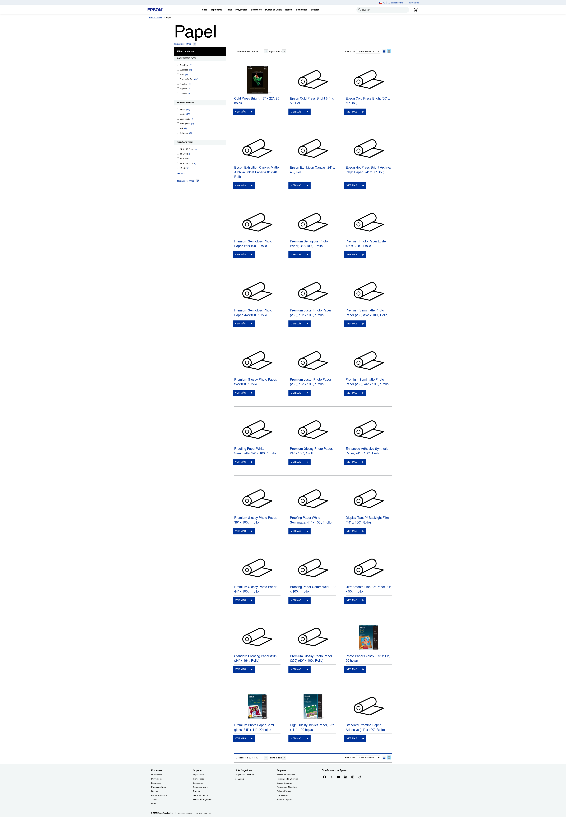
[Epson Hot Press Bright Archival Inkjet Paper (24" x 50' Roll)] (369, 149)
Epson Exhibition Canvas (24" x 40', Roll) (312, 170)
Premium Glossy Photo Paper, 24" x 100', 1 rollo (311, 451)
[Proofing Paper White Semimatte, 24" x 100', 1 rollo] (257, 430)
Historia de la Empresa (287, 779)
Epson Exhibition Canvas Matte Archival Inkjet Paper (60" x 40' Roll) (256, 172)
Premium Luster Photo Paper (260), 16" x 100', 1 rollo (310, 382)
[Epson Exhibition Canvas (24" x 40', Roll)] (313, 149)
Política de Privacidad (202, 813)
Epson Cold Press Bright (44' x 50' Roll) (312, 101)
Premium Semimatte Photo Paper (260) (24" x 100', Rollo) (367, 313)
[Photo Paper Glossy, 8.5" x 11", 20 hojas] (369, 637)
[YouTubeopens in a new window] (338, 777)
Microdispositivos (159, 795)
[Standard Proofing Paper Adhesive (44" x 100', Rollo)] (369, 706)
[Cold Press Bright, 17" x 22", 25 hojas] (257, 80)
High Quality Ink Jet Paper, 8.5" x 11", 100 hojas (312, 727)
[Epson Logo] (155, 10)
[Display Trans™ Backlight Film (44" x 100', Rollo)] (369, 499)
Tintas (154, 799)
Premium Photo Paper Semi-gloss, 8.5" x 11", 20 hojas (254, 727)
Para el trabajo (155, 17)
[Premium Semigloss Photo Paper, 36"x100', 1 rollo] (313, 223)
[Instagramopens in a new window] (352, 777)
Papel (153, 803)
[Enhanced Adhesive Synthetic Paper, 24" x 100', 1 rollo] (369, 430)
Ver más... (181, 173)
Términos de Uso (185, 813)
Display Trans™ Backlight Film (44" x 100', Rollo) (367, 520)
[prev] (266, 51)
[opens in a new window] (359, 777)
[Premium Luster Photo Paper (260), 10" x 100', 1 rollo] (313, 292)
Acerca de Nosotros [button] (396, 3)
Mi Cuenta (239, 779)
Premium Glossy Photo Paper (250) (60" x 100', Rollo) (311, 658)
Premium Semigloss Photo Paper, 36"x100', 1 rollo (309, 243)
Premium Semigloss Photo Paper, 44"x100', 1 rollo (253, 313)
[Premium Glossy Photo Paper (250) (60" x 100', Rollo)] (313, 637)
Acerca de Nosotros (286, 774)
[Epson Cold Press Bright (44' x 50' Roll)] (313, 80)
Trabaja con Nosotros (287, 787)
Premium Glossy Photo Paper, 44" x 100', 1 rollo (255, 589)
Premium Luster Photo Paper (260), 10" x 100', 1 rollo (310, 313)
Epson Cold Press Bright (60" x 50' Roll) (368, 101)
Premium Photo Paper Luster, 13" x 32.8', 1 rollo (367, 243)
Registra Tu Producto (244, 774)
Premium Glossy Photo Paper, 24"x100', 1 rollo (255, 382)
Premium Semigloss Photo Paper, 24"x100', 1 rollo (253, 243)
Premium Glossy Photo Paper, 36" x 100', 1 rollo (255, 520)
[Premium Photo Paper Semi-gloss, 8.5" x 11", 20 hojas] (257, 706)
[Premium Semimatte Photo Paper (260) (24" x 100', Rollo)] (369, 292)
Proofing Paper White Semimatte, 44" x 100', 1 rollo (310, 520)
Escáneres (156, 783)
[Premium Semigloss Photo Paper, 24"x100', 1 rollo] (257, 223)
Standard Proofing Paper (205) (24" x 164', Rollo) (256, 658)
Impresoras (156, 774)
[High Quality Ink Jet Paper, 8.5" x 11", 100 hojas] (313, 706)
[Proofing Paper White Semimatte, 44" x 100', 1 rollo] (313, 499)
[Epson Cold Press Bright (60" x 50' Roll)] (369, 80)
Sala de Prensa (284, 791)
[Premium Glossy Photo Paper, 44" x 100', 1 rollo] (257, 568)
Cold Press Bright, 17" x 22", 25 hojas (256, 101)
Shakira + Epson (284, 799)
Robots (154, 791)
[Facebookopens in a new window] (324, 777)
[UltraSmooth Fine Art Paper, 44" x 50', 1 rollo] (369, 568)
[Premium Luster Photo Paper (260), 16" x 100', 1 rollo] (313, 361)
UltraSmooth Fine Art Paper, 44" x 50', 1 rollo (368, 589)
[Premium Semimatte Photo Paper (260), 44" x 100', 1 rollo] (369, 361)
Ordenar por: (350, 51)
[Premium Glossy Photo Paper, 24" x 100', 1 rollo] (313, 430)
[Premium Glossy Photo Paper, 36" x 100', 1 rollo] (257, 499)
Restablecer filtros (182, 44)
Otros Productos (200, 795)
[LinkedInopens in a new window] (345, 777)
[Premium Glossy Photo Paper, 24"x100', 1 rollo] (257, 361)
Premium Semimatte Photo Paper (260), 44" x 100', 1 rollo (367, 382)
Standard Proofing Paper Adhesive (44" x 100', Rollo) (365, 727)
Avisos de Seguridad (202, 799)
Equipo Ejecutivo (284, 783)
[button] (384, 51)
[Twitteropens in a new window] (331, 777)
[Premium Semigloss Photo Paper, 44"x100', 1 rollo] (257, 292)
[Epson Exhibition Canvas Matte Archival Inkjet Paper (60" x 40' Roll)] (257, 149)
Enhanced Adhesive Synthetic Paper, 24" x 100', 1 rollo (367, 451)
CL (384, 3)
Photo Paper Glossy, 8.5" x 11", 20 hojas (368, 658)
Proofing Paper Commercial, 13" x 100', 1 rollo (313, 589)
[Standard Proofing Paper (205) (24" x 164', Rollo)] (257, 637)
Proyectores (156, 779)
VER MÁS (240, 111)
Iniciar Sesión (414, 3)
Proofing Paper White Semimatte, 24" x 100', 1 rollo (255, 451)
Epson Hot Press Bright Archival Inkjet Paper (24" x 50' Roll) (368, 170)
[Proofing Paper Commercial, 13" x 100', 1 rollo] (313, 568)
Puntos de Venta (158, 787)
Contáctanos (282, 795)
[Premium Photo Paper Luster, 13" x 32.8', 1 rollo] (369, 223)
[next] (284, 51)
